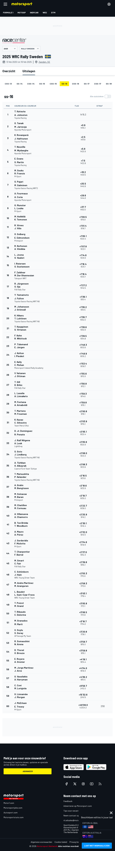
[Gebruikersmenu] (109, 4)
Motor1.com (9, 803)
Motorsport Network (47, 846)
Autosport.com (11, 812)
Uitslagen (28, 71)
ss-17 (86, 83)
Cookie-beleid (61, 842)
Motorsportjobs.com (13, 807)
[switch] (100, 96)
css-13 (8, 83)
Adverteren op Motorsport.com (77, 806)
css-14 (30, 83)
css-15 (53, 83)
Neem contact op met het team (77, 815)
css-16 (75, 83)
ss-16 (64, 83)
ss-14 (19, 83)
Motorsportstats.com (14, 817)
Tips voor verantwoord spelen (77, 810)
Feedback (67, 801)
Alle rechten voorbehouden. (72, 846)
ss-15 (42, 83)
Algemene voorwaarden (41, 842)
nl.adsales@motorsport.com (76, 820)
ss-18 (109, 83)
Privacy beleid (75, 842)
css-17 (97, 83)
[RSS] (100, 784)
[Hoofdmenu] (5, 4)
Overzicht (8, 71)
